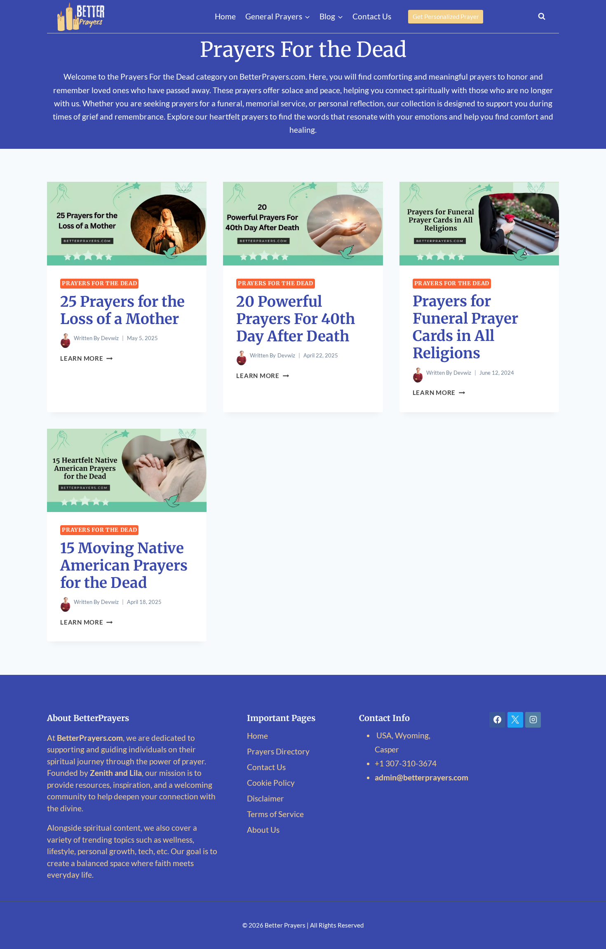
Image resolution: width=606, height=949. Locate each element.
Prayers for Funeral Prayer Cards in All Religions (465, 327)
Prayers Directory (278, 751)
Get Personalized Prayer (446, 16)
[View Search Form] (541, 16)
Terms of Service (275, 814)
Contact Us (371, 16)
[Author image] (65, 338)
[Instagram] (533, 720)
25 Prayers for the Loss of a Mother (122, 310)
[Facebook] (497, 720)
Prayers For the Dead (99, 283)
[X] (515, 720)
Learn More (86, 358)
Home (225, 16)
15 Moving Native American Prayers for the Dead (124, 565)
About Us (263, 829)
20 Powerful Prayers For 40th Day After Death (295, 319)
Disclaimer (265, 798)
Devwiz (110, 338)
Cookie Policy (271, 782)
